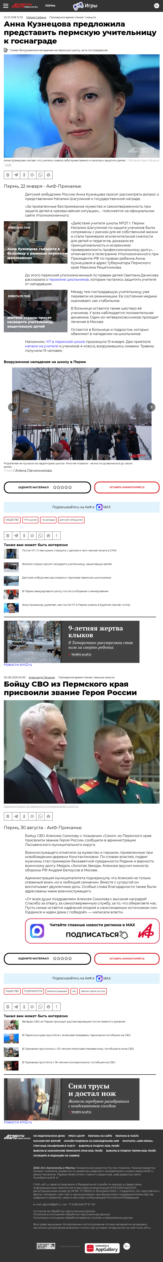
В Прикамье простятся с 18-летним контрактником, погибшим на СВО (68, 1062)
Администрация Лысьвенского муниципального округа (41, 806)
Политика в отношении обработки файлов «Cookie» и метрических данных (83, 1217)
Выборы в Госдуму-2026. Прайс (99, 1146)
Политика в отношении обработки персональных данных (71, 1214)
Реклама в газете (127, 1136)
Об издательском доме (49, 1136)
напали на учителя (41, 346)
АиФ (8, 164)
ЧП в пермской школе (66, 342)
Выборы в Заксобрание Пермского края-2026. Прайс (68, 1150)
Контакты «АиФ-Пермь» (137, 1141)
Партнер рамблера (70, 1246)
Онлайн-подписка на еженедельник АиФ (91, 1141)
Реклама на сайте (100, 1136)
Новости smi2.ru (18, 665)
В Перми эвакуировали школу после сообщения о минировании (65, 591)
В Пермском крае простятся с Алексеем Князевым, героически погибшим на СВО (76, 1035)
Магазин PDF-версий (46, 1141)
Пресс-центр (76, 1136)
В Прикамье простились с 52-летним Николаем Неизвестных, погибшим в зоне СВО (78, 1048)
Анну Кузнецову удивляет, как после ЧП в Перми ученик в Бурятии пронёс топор (76, 604)
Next (151, 407)
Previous (12, 407)
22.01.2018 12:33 (13, 17)
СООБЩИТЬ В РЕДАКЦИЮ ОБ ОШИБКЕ (56, 1155)
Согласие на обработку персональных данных (64, 1211)
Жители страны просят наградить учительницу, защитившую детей (67, 564)
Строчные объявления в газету (54, 1146)
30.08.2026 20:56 (14, 677)
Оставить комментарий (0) (127, 487)
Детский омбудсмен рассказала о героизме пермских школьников (66, 577)
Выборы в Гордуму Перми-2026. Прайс (131, 1150)
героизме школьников (69, 279)
